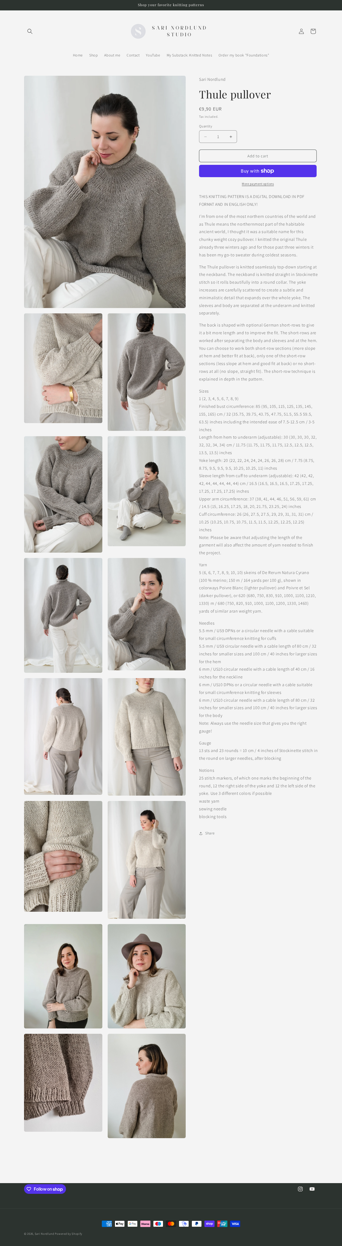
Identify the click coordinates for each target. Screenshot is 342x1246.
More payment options (258, 184)
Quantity (205, 126)
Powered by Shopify (68, 1234)
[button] (30, 31)
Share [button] (210, 833)
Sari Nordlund (44, 1234)
